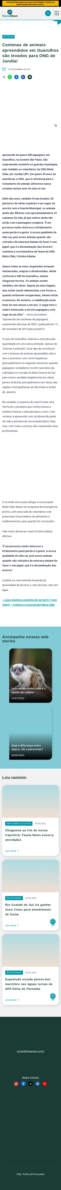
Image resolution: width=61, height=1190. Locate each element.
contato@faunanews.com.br (30, 1051)
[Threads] (30, 1083)
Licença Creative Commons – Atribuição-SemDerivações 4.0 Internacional (30, 1155)
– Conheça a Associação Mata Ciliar (33, 604)
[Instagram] (16, 1083)
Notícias (8, 37)
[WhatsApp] (10, 77)
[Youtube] (44, 1083)
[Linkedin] (23, 77)
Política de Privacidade (33, 1174)
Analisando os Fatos (19, 823)
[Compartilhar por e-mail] (30, 77)
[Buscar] (48, 13)
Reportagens (14, 898)
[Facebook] (16, 77)
